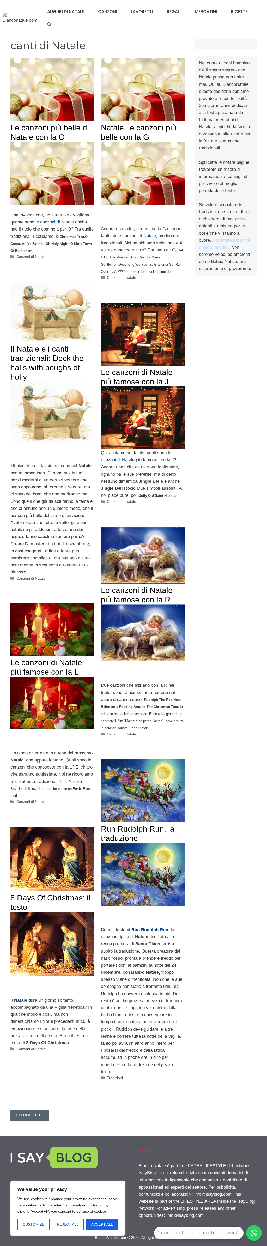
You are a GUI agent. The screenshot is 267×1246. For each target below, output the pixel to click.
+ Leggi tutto (30, 1115)
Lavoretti (142, 12)
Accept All (102, 1224)
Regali (174, 12)
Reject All (67, 1224)
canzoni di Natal (55, 222)
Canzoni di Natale (31, 257)
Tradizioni (115, 1078)
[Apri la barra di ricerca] (49, 24)
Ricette (239, 12)
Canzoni (107, 12)
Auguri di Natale (65, 12)
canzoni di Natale (138, 235)
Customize (33, 1224)
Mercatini (206, 12)
